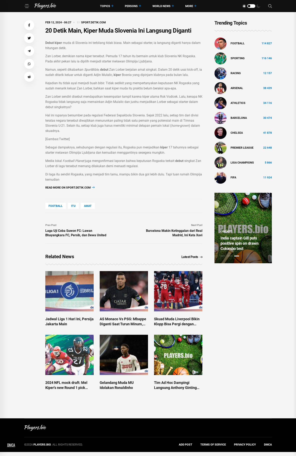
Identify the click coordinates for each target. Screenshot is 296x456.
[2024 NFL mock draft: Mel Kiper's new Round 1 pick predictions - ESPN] (69, 355)
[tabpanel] (243, 228)
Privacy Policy (245, 444)
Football (56, 205)
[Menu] (26, 6)
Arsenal (237, 88)
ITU (73, 205)
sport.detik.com (93, 22)
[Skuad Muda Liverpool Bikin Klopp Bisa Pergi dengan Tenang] (178, 291)
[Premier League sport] (220, 147)
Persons (131, 6)
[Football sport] (220, 43)
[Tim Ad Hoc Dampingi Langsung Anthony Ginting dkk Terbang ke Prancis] (178, 355)
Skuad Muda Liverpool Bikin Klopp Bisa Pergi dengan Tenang (177, 324)
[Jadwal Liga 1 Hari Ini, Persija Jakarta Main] (69, 291)
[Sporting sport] (220, 58)
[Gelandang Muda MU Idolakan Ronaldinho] (124, 355)
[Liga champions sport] (220, 162)
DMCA (268, 444)
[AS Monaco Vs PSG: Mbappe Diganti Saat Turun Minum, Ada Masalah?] (124, 291)
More (189, 6)
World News (161, 6)
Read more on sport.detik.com (68, 187)
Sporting (238, 58)
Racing (236, 73)
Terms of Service (213, 444)
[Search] (270, 6)
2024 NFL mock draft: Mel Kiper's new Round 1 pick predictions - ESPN (66, 387)
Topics (105, 6)
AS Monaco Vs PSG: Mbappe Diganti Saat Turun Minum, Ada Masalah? (123, 324)
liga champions (242, 162)
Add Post (185, 444)
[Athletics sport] (220, 103)
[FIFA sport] (220, 177)
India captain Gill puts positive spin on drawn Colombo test (239, 243)
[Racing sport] (220, 73)
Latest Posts (189, 257)
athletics (238, 103)
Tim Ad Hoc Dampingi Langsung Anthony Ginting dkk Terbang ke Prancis (175, 387)
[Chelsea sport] (220, 132)
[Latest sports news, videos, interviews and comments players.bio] (45, 6)
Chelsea (237, 132)
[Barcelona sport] (220, 117)
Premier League (242, 147)
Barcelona (239, 117)
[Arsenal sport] (220, 88)
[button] (29, 25)
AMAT (88, 205)
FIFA (233, 177)
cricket (226, 231)
